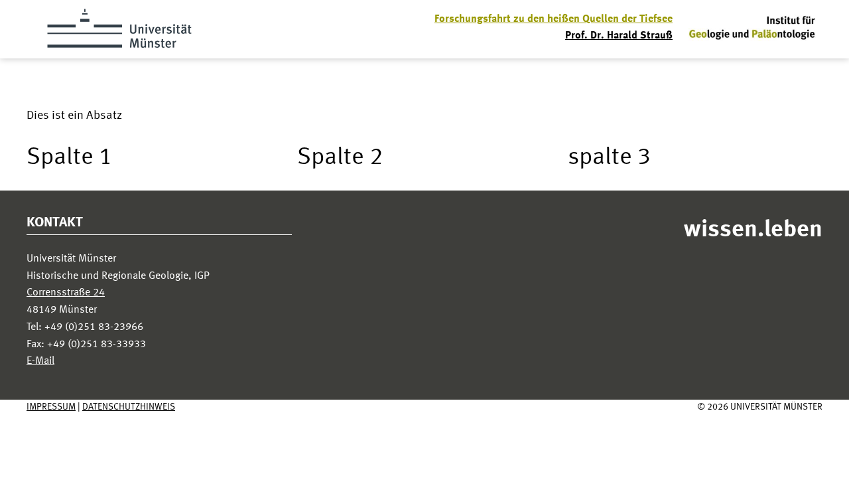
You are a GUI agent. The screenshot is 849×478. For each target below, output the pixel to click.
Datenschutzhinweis (128, 407)
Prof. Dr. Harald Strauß (619, 36)
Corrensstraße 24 (66, 292)
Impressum (51, 407)
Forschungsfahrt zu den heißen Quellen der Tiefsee (553, 19)
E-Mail (40, 361)
